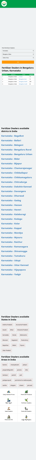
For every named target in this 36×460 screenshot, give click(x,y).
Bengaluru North (23, 81)
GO (18, 62)
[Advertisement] (18, 27)
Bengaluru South (23, 84)
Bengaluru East (23, 79)
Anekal (20, 76)
